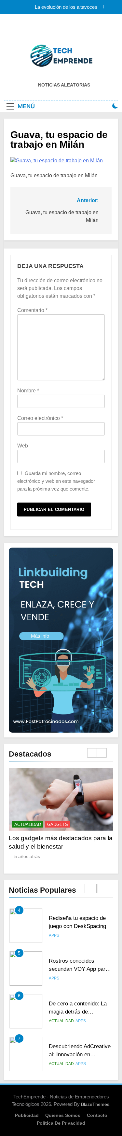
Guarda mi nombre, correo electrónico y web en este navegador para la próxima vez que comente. (56, 481)
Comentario (32, 310)
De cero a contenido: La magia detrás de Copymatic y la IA (78, 1012)
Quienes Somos (62, 1115)
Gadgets (57, 824)
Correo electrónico (40, 418)
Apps (54, 935)
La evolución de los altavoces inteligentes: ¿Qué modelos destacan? (56, 7)
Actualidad (27, 824)
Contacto (97, 1115)
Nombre (28, 390)
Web (22, 445)
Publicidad (27, 1115)
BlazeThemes (95, 1104)
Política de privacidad (61, 1123)
